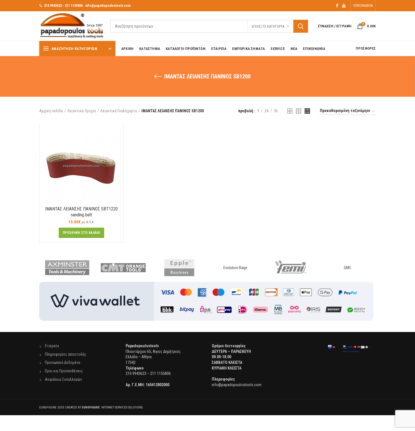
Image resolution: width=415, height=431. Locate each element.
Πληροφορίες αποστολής (65, 354)
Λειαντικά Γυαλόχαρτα (119, 111)
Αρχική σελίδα (51, 111)
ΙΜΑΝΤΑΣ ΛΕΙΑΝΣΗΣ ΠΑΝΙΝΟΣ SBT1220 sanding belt (81, 211)
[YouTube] (344, 5)
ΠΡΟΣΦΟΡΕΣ (366, 48)
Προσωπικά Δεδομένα (62, 362)
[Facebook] (337, 5)
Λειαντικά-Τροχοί (81, 111)
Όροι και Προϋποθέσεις (64, 371)
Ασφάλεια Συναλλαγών (63, 379)
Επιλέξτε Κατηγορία (268, 26)
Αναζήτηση (300, 26)
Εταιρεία (52, 346)
